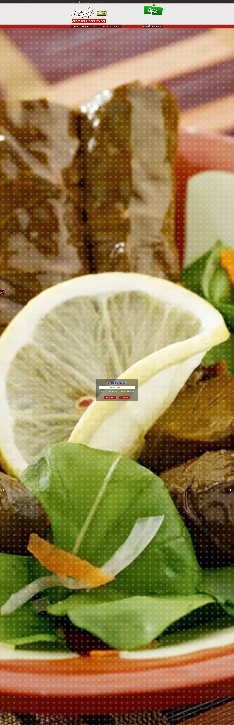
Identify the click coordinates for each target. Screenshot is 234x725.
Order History (83, 2)
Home (76, 26)
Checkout (98, 2)
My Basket (91, 2)
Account (76, 2)
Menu (94, 26)
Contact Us (116, 26)
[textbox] (117, 387)
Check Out (104, 26)
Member (85, 26)
